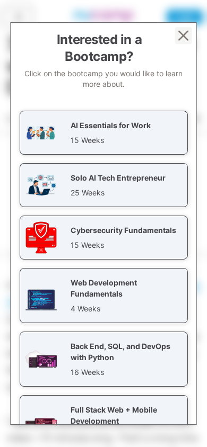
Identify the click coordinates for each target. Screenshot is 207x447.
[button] (104, 133)
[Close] (183, 35)
